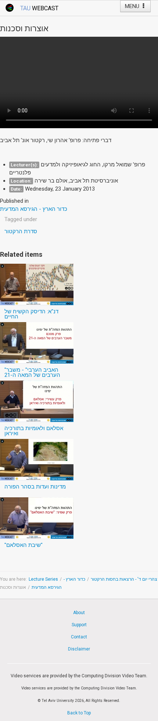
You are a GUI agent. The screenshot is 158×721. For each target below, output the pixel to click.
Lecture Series (43, 579)
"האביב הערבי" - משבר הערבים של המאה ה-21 (32, 372)
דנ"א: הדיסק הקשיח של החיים (31, 314)
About (79, 612)
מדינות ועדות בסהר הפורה (35, 486)
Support (79, 624)
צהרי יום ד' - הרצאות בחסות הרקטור (124, 579)
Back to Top (79, 712)
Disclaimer (79, 649)
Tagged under (20, 219)
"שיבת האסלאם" (23, 545)
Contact (79, 636)
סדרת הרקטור (20, 231)
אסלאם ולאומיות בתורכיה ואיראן (33, 431)
